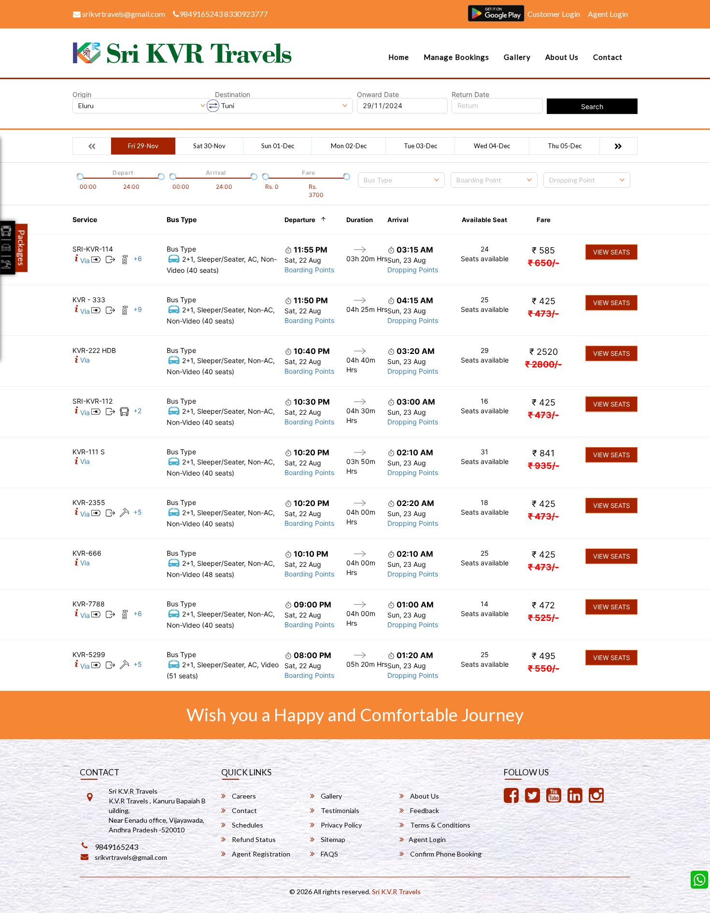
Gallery (517, 57)
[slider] (79, 175)
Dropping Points (412, 270)
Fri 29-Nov (143, 146)
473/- (543, 314)
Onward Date (378, 94)
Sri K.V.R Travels (396, 891)
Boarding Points (309, 270)
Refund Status (253, 839)
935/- (543, 466)
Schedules (246, 825)
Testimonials (339, 810)
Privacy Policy (340, 825)
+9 (137, 309)
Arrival (398, 220)
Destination (232, 94)
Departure (299, 220)
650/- (543, 263)
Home (398, 57)
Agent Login (608, 13)
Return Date (470, 94)
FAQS (328, 854)
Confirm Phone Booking (445, 854)
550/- (543, 668)
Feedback (424, 810)
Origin (81, 94)
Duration (359, 220)
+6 (137, 258)
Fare (544, 220)
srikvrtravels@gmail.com (123, 13)
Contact (608, 57)
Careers (243, 796)
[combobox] (401, 180)
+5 (137, 512)
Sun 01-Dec (277, 146)
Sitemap (332, 839)
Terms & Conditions (439, 825)
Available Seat (484, 220)
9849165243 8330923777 (223, 13)
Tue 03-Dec (420, 146)
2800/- (543, 364)
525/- (543, 618)
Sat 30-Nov (209, 146)
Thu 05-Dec (565, 146)
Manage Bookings (456, 57)
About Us (562, 57)
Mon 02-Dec (349, 146)
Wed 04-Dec (492, 146)
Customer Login (553, 13)
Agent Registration (260, 854)
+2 (137, 411)
